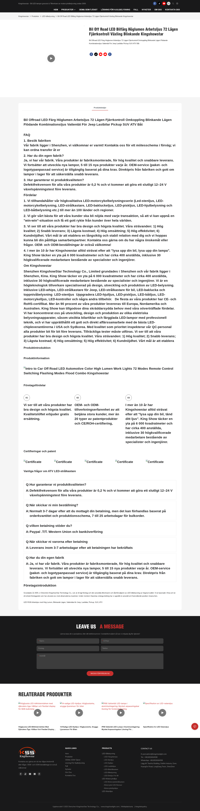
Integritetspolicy (141, 807)
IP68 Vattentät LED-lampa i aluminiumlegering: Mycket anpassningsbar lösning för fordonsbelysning (121, 728)
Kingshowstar (23, 16)
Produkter (35, 16)
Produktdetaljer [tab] (100, 108)
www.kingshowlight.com (110, 807)
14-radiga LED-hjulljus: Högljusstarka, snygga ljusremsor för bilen (79, 728)
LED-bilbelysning (48, 16)
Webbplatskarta (127, 807)
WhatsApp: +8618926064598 (152, 760)
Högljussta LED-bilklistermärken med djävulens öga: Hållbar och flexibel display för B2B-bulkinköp (36, 728)
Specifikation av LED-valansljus (156, 727)
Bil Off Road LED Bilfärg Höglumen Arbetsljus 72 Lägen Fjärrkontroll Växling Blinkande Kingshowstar (95, 16)
